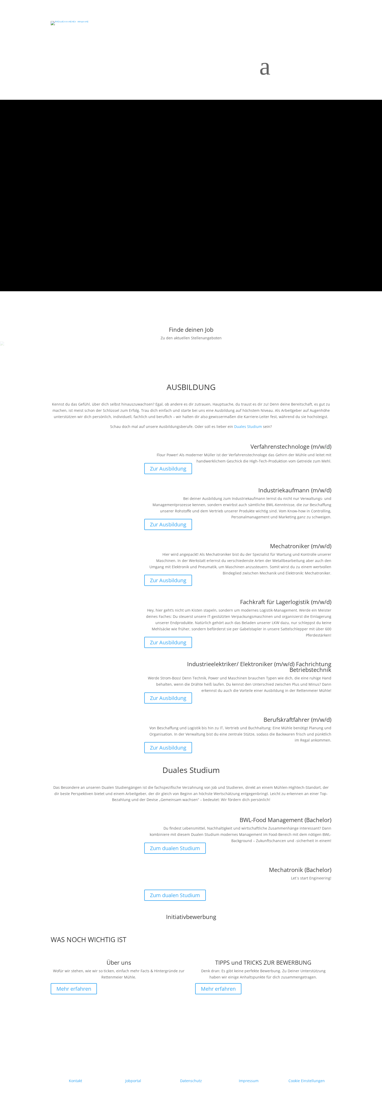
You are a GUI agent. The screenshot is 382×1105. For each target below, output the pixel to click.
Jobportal (133, 1080)
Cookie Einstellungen (306, 1080)
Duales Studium (248, 426)
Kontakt (75, 1080)
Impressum (249, 1080)
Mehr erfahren (73, 988)
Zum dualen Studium (175, 848)
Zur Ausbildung (168, 468)
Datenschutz (191, 1080)
